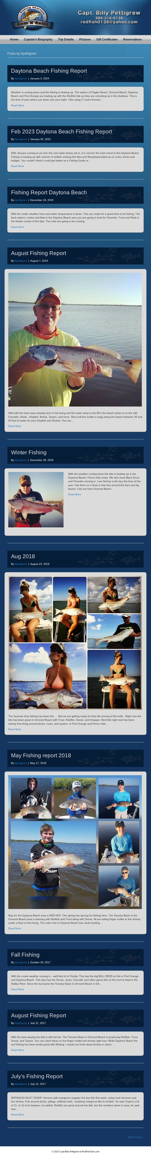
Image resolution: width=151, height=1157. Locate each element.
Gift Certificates (107, 39)
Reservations (132, 39)
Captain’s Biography (38, 39)
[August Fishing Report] (75, 339)
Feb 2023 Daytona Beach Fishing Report (61, 131)
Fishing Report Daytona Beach (49, 192)
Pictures (85, 39)
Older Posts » (136, 1137)
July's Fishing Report (37, 1076)
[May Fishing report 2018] (75, 841)
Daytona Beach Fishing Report (49, 71)
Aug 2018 (23, 556)
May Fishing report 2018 (41, 755)
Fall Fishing (25, 955)
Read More (17, 105)
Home (14, 39)
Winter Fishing (29, 452)
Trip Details (66, 39)
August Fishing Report (38, 253)
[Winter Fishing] (36, 499)
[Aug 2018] (75, 642)
